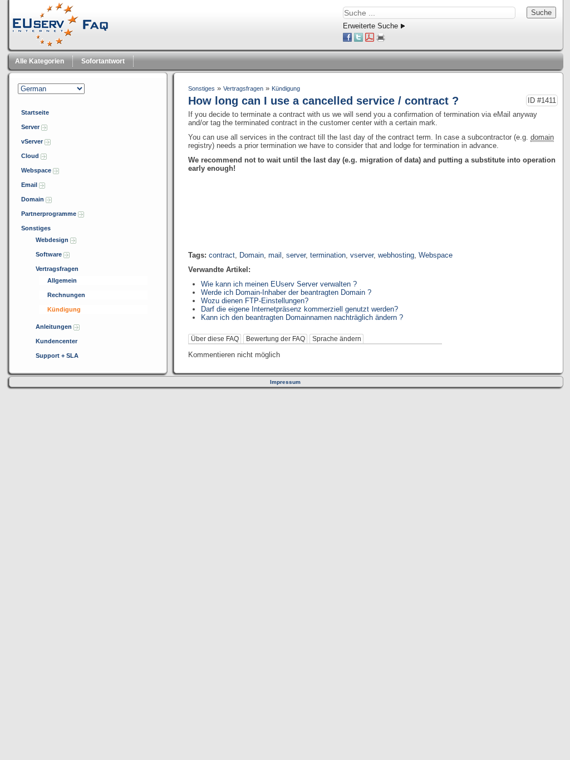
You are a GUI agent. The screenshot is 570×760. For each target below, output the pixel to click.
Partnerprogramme (49, 213)
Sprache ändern (336, 339)
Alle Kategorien (39, 61)
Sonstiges (36, 228)
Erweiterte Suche (370, 26)
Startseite (35, 112)
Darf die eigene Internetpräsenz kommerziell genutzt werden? (299, 309)
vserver (362, 255)
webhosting (396, 255)
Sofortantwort (103, 61)
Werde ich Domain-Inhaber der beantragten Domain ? (286, 292)
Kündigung (64, 309)
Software (49, 254)
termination (328, 255)
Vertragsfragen (57, 268)
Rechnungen (66, 295)
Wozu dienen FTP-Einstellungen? (254, 301)
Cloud (31, 155)
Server (31, 127)
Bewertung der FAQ (275, 339)
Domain (33, 199)
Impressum (285, 382)
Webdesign (53, 239)
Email (30, 184)
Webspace (37, 170)
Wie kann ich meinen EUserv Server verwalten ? (279, 284)
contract (222, 255)
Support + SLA (57, 355)
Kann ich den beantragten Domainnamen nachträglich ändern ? (302, 317)
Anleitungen (54, 326)
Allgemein (62, 280)
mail (275, 255)
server (296, 255)
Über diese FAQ (215, 339)
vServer (33, 141)
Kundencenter (56, 341)
